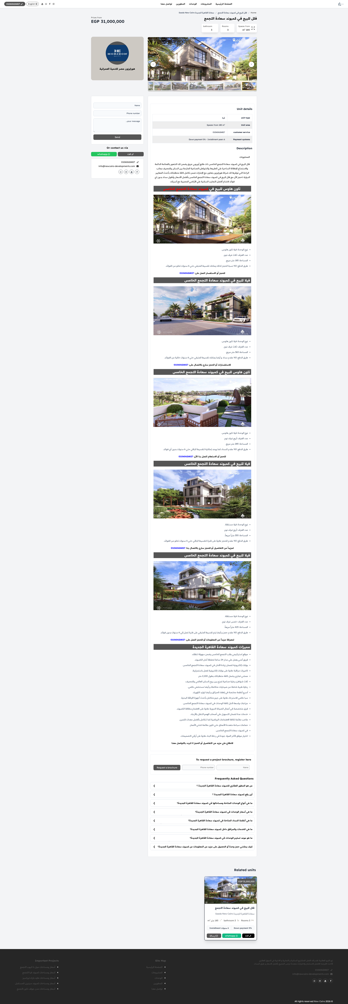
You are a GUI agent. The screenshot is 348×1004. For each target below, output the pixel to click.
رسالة (212, 935)
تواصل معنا (166, 4)
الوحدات (193, 4)
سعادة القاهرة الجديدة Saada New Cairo (196, 12)
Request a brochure (167, 767)
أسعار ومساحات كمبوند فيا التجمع (38, 972)
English (31, 4)
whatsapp (230, 935)
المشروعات (206, 4)
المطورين (180, 4)
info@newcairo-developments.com (117, 166)
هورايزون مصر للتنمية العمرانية (117, 68)
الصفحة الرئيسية (224, 4)
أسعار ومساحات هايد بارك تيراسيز (39, 978)
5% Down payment (243, 928)
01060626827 (219, 132)
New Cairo (319, 1001)
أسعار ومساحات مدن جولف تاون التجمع (36, 988)
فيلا (223, 118)
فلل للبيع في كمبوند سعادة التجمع (232, 12)
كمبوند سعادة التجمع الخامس (185, 189)
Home (253, 12)
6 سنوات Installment (219, 928)
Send (117, 137)
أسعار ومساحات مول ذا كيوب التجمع (37, 967)
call (247, 935)
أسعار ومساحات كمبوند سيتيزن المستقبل (35, 983)
